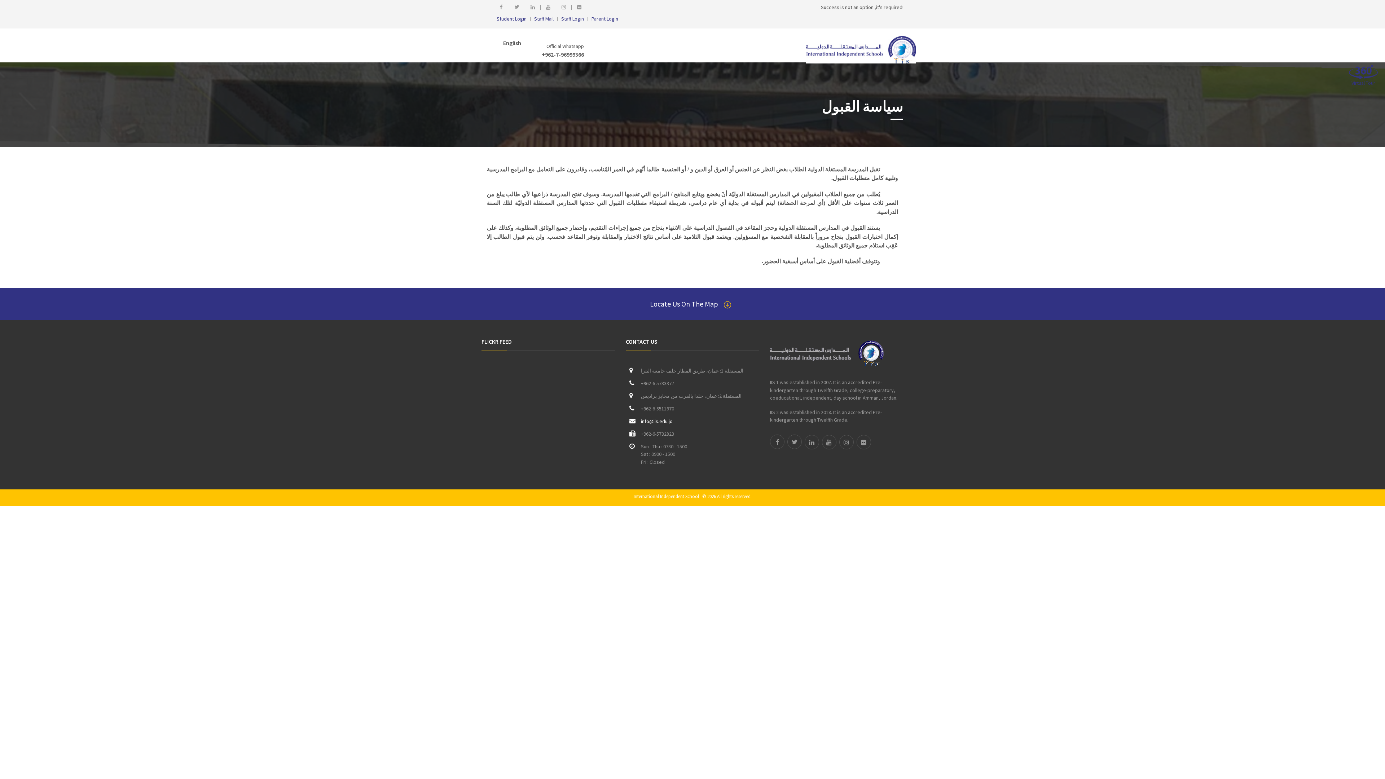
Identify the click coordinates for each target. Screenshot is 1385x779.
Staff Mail (544, 19)
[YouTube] (550, 7)
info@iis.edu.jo (657, 421)
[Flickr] (581, 7)
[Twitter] (519, 6)
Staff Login (572, 19)
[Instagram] (566, 7)
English (511, 43)
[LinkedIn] (535, 7)
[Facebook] (503, 6)
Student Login (512, 19)
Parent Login (605, 19)
